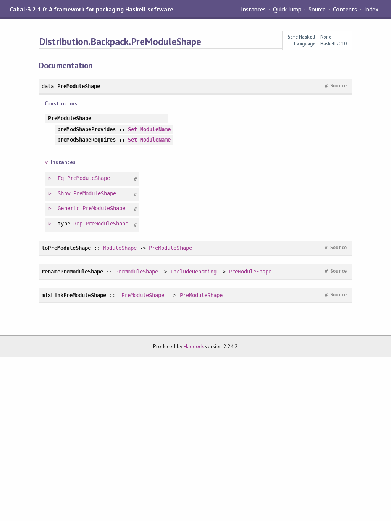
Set (132, 129)
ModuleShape (120, 248)
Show (64, 193)
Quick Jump (287, 9)
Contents (345, 9)
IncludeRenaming (193, 272)
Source (317, 9)
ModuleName (155, 129)
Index (371, 9)
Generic (68, 208)
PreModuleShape (88, 178)
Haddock (194, 346)
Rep (77, 223)
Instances (253, 9)
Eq (61, 178)
